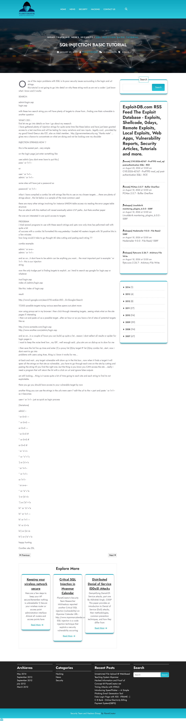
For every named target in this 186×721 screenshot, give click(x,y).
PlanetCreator (89, 52)
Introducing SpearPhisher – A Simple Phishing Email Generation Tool (112, 692)
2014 (127, 287)
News (72, 9)
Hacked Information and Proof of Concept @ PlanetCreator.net (110, 682)
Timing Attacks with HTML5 (107, 686)
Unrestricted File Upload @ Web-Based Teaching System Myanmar (112, 675)
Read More (36, 624)
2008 (127, 329)
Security (83, 9)
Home (63, 9)
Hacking (95, 9)
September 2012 (24, 680)
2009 (127, 322)
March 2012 (22, 686)
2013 (127, 294)
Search (143, 79)
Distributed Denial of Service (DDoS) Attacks (99, 584)
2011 (127, 308)
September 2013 (24, 677)
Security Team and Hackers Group (93, 713)
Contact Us (109, 9)
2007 (127, 336)
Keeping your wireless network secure (35, 584)
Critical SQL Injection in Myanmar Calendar (68, 586)
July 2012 (21, 683)
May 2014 (21, 673)
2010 (127, 315)
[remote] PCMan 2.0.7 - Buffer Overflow (141, 186)
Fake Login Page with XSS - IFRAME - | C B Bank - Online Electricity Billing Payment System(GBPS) (112, 700)
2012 (127, 301)
